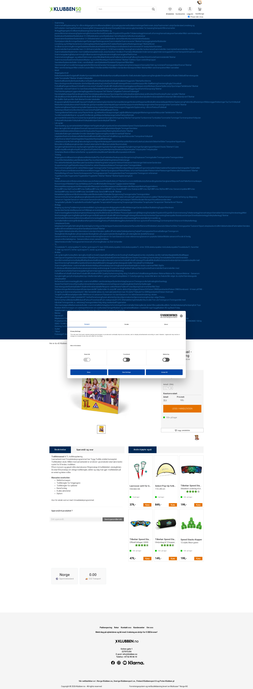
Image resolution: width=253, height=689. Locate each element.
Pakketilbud (190, 102)
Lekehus (140, 141)
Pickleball (162, 107)
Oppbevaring (82, 33)
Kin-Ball (129, 76)
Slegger (131, 89)
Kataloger (148, 273)
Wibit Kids (109, 68)
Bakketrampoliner (75, 229)
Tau (226, 102)
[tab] (60, 449)
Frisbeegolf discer (62, 334)
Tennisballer (64, 78)
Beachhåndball (68, 97)
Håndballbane (80, 221)
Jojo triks (87, 276)
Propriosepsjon (124, 200)
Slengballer (156, 76)
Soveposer (98, 91)
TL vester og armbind (96, 250)
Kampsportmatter (131, 105)
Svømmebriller (61, 49)
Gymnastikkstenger (122, 102)
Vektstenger (124, 160)
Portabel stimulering (124, 197)
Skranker (68, 118)
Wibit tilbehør (142, 68)
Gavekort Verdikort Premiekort (120, 52)
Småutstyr (107, 28)
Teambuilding (160, 126)
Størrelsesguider (62, 287)
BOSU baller (70, 297)
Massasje (59, 186)
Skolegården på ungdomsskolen (102, 234)
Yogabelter (93, 176)
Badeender (67, 62)
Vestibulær (139, 200)
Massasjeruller (125, 186)
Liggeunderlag (78, 91)
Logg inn (190, 9)
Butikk (102, 213)
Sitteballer (102, 184)
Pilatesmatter (154, 171)
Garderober (178, 25)
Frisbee (73, 139)
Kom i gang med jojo (107, 276)
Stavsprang (150, 89)
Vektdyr (132, 184)
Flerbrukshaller (142, 218)
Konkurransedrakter (134, 39)
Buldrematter (73, 105)
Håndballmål (88, 97)
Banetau (102, 25)
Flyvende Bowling (120, 255)
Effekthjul (103, 197)
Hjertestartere (75, 44)
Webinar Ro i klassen (174, 273)
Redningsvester (102, 41)
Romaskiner (173, 168)
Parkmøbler (237, 226)
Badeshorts (124, 36)
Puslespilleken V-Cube (125, 276)
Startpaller (116, 28)
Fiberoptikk (111, 197)
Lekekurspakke (131, 247)
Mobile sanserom (171, 236)
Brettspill (75, 149)
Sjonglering (59, 147)
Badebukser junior (96, 36)
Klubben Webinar (159, 273)
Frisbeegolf (122, 83)
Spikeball (143, 126)
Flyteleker (112, 62)
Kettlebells (65, 160)
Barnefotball (65, 273)
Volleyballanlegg (215, 215)
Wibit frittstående (97, 68)
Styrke (87, 165)
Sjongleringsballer (87, 147)
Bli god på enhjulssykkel (74, 276)
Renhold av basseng (81, 28)
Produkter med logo (65, 28)
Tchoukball (176, 83)
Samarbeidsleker (121, 126)
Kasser (68, 107)
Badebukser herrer (112, 36)
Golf (90, 149)
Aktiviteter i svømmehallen (75, 265)
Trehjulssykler (152, 149)
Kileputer (101, 115)
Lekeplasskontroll (211, 226)
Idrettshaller (60, 218)
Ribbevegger (210, 102)
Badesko (146, 39)
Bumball (87, 255)
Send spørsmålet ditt (113, 519)
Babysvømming (77, 54)
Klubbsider (162, 41)
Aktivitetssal (81, 218)
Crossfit (58, 160)
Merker (58, 313)
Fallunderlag (84, 141)
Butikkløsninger (130, 207)
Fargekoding (98, 126)
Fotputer (78, 184)
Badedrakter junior (97, 39)
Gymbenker (109, 102)
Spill (56, 149)
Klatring (154, 83)
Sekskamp (180, 305)
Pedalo (107, 181)
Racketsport (200, 102)
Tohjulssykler (140, 149)
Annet (152, 44)
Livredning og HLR (62, 44)
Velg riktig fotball (126, 273)
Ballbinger (79, 215)
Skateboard (120, 149)
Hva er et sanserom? (95, 295)
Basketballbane (114, 218)
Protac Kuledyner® (134, 189)
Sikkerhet (157, 141)
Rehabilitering (60, 194)
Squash (109, 110)
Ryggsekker (89, 91)
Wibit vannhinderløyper (192, 33)
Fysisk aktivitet (108, 297)
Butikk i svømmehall (85, 281)
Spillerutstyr (166, 86)
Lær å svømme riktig (115, 268)
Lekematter (95, 144)
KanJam (154, 255)
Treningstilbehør (61, 112)
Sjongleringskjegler (118, 147)
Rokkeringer (220, 102)
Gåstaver (70, 194)
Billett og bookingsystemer (117, 25)
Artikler (58, 252)
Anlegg (58, 31)
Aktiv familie (171, 305)
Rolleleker (153, 226)
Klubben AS (59, 308)
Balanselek (59, 131)
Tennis (115, 110)
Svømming (59, 23)
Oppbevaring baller (79, 107)
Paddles (127, 268)
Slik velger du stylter (175, 276)
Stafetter (151, 126)
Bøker (77, 128)
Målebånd (124, 89)
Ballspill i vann (92, 62)
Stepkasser (140, 157)
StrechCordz (150, 57)
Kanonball (113, 76)
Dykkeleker (103, 62)
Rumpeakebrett (123, 152)
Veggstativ (130, 81)
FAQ (70, 310)
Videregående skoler (143, 305)
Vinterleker (59, 152)
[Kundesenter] (180, 9)
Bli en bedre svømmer (145, 265)
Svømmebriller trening (121, 49)
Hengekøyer (67, 91)
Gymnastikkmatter (101, 105)
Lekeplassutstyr (61, 141)
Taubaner (194, 226)
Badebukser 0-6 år (81, 36)
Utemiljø (58, 231)
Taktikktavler (186, 86)
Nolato (118, 287)
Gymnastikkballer (92, 76)
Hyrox (65, 300)
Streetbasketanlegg (199, 215)
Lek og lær (59, 123)
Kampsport (140, 83)
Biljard (90, 83)
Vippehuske (180, 141)
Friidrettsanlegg (121, 215)
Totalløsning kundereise (80, 207)
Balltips (85, 260)
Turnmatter (175, 105)
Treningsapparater (100, 173)
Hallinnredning (69, 221)
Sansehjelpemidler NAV (77, 295)
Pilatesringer (165, 171)
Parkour (155, 107)
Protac (130, 287)
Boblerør (89, 197)
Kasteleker (111, 128)
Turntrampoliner (186, 118)
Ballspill (79, 260)
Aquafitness (100, 265)
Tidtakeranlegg (136, 33)
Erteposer (82, 102)
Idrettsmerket (95, 284)
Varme (122, 94)
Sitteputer (111, 184)
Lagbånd (122, 112)
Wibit (132, 62)
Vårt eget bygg (151, 308)
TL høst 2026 (102, 247)
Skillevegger (107, 210)
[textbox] (76, 519)
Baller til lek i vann (79, 62)
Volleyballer (88, 78)
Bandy (134, 94)
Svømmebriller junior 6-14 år (100, 49)
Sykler (94, 149)
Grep (123, 173)
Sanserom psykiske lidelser (152, 236)
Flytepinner (120, 62)
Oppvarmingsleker (66, 258)
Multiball (179, 255)
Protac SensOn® (100, 192)
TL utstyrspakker (72, 247)
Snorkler (141, 57)
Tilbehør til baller (76, 78)
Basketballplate (119, 81)
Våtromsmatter (168, 28)
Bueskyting (97, 83)
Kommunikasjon (195, 181)
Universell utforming (151, 33)
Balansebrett (66, 181)
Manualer (74, 160)
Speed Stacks (134, 126)
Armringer (73, 41)
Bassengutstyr (87, 31)
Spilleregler (146, 284)
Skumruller (63, 176)
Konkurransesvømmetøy (86, 268)
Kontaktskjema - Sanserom (74, 239)
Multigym (64, 173)
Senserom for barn (108, 236)
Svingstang (119, 118)
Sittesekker (138, 202)
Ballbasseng (70, 144)
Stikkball (181, 76)
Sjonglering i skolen (142, 276)
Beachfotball (77, 86)
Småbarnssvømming (63, 47)
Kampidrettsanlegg (94, 221)
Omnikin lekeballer (92, 99)
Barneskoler (77, 305)
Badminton (69, 110)
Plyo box (92, 160)
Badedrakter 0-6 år (82, 39)
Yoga (69, 165)
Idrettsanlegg (125, 86)
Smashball (165, 76)
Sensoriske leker (164, 200)
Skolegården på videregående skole (130, 234)
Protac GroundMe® (102, 189)
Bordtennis (146, 81)
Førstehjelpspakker (96, 94)
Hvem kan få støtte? (125, 292)
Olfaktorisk (113, 200)
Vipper (201, 226)
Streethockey (159, 94)
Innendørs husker (83, 144)
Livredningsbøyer (88, 44)
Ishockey (140, 94)
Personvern (103, 310)
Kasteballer (121, 76)
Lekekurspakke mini (116, 247)
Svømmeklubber (62, 52)
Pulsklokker (108, 157)
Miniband (81, 300)
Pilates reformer (131, 171)
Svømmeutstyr (61, 60)
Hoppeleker (89, 139)
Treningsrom (173, 231)
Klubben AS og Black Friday (169, 308)
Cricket (105, 83)
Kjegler (166, 102)
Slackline (117, 131)
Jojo (78, 147)
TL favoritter (193, 247)
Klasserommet (107, 284)
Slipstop (140, 268)
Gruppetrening (61, 165)
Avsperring (70, 215)
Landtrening (126, 57)
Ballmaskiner (100, 215)
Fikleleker (70, 184)
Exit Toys (197, 305)
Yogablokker (83, 176)
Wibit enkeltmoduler (82, 68)
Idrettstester (163, 260)
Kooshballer (87, 202)
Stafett (142, 89)
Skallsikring (154, 207)
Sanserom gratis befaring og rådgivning (180, 197)
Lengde (114, 89)
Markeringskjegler (133, 112)
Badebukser (60, 36)
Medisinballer (91, 157)
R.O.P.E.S (119, 300)
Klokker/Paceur (120, 213)
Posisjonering (116, 202)
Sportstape (176, 86)
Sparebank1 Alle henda (83, 292)
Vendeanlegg (236, 213)
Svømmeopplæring (63, 54)
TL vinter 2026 (143, 247)
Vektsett (115, 160)
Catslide (78, 297)
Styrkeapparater (85, 173)
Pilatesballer (143, 171)
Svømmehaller (128, 305)
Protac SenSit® (86, 192)
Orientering (162, 83)
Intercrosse (131, 83)
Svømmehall (60, 25)
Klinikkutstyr (141, 181)
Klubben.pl (169, 681)
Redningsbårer (101, 44)
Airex (63, 297)
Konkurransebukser (137, 36)
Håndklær (101, 57)
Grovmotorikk (130, 181)
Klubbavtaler (71, 268)
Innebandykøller (156, 97)
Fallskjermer (88, 126)
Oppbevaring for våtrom (75, 25)
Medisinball (72, 300)
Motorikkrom (60, 144)
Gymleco (117, 297)
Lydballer (68, 202)
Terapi (57, 178)
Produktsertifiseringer (64, 321)
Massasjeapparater (71, 186)
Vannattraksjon (206, 213)
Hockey (128, 94)
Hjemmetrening (61, 168)
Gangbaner (167, 181)
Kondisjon (81, 165)
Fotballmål (107, 86)
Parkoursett (66, 171)
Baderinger (82, 41)
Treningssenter (77, 242)
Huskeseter (127, 226)
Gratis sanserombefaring (90, 236)
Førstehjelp (59, 94)
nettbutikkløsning (155, 686)
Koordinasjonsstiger (110, 112)
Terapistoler (159, 202)
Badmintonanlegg (93, 218)
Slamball (99, 160)
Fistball (114, 83)
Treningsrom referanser (148, 173)
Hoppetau (143, 102)
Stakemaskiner (161, 168)
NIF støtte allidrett (121, 289)
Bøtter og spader (87, 152)
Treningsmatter (163, 157)
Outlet (57, 329)
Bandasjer (68, 94)
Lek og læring (60, 255)
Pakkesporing (106, 627)
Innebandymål (169, 97)
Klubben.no (64, 343)
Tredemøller (195, 168)
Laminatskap (97, 210)
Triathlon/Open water (137, 60)
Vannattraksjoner (167, 33)
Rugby (169, 83)
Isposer (134, 86)
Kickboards (109, 57)
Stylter (123, 131)
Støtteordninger (61, 289)
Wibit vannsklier (172, 68)
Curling (82, 149)
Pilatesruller (175, 171)
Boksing (100, 260)
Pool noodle (70, 65)
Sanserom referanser (80, 200)
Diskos (86, 89)
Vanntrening (60, 65)
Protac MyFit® (148, 189)
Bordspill (61, 149)
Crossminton (88, 110)
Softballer (174, 76)
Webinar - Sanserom (191, 273)
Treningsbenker (114, 173)
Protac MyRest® (160, 189)
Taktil (133, 200)
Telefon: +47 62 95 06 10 (126, 657)
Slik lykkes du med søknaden (105, 292)
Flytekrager (91, 41)
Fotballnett (115, 86)
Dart (109, 83)
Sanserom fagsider (63, 200)
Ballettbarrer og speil (74, 115)
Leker (123, 136)
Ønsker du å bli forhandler (111, 242)
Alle (70, 305)
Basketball (59, 81)
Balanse (75, 136)
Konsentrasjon (61, 184)
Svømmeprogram (95, 271)
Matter (171, 102)
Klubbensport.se (128, 681)
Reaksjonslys (118, 157)
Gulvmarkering (98, 102)
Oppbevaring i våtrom (143, 107)
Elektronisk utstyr (151, 25)
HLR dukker (112, 44)
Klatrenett (133, 141)
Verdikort (94, 310)
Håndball (58, 97)
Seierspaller (171, 215)
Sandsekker (89, 163)
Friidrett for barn (77, 89)
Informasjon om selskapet (75, 308)
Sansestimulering (96, 200)
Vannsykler (145, 65)
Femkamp (189, 305)
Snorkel (147, 268)
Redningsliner (122, 44)
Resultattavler (128, 221)
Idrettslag (122, 281)
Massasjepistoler (112, 186)
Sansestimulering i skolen (146, 295)
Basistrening (73, 157)
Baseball (87, 136)
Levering (75, 310)
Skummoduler (78, 118)
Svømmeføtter (115, 60)
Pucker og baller (171, 94)
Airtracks (64, 105)
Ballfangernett (66, 86)
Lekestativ (148, 141)
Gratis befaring (69, 197)
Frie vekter (59, 163)
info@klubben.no (130, 654)
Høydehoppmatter (116, 105)
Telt (104, 91)
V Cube (176, 147)
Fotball (57, 86)
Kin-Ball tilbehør (78, 99)
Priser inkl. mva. (197, 17)
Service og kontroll (141, 221)
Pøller (186, 181)
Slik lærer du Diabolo (158, 276)
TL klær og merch (62, 250)
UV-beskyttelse (147, 47)
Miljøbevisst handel (62, 318)
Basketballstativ (106, 81)
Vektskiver (128, 163)
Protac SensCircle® (72, 192)
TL (56, 244)
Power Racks (73, 173)
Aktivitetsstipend (75, 289)
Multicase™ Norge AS (179, 686)
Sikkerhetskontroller (63, 242)
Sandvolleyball (103, 120)
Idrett (57, 70)
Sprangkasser (99, 118)
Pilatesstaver (185, 171)
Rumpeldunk (108, 126)
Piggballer (96, 202)
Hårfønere (117, 210)
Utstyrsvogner (119, 107)
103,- (182, 400)
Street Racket (132, 258)
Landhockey (149, 94)
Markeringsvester (148, 112)
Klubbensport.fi (150, 681)
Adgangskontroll (92, 25)
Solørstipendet (88, 289)
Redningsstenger (135, 44)
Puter (181, 181)
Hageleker (59, 136)
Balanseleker (69, 131)
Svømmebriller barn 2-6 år (78, 49)
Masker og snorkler (92, 60)
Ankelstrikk (90, 265)
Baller (57, 76)
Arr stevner (65, 89)
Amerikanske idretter (79, 83)
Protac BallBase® (86, 189)
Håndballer (104, 76)
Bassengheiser (81, 213)
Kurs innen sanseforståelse (97, 239)
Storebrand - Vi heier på (188, 289)
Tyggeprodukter (122, 184)
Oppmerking (160, 215)
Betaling (87, 310)
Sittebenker (126, 210)
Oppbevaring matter (95, 107)
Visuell (154, 200)
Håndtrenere (79, 194)
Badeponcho (115, 47)
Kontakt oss (64, 310)
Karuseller (125, 141)
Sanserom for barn (112, 295)
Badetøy (132, 265)
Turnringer (175, 118)
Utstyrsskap (108, 107)
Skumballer (110, 134)
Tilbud (57, 331)
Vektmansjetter (110, 163)
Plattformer (132, 54)
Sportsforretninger (114, 305)
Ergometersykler (148, 168)
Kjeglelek (172, 255)
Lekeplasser (60, 223)
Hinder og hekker (95, 112)
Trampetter (136, 118)
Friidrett (58, 89)
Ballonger (67, 134)
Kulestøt (107, 89)
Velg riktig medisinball (107, 302)
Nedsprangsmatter (147, 105)
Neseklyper (104, 60)
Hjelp (57, 310)
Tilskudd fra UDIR (141, 292)
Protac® (94, 184)
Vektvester (147, 163)
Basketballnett (94, 81)
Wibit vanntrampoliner (157, 68)
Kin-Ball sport (66, 99)
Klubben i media (138, 308)
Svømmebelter (115, 41)
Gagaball (136, 255)
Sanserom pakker (150, 197)
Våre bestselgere (62, 305)
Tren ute (155, 300)
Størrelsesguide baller (123, 263)
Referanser (92, 33)
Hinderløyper (105, 141)
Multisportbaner (154, 86)
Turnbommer (146, 118)
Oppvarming (118, 284)
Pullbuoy (134, 57)
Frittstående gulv (86, 105)
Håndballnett (99, 97)
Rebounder (160, 112)
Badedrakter (60, 39)
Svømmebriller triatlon (185, 49)
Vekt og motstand (157, 65)
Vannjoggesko (112, 65)
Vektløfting (107, 160)
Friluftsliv (58, 91)
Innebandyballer (143, 97)
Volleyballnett (78, 120)
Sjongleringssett (147, 147)
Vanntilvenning (117, 271)
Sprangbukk (89, 118)
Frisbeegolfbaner (135, 215)
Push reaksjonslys (108, 300)
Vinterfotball (138, 273)
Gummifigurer (94, 141)
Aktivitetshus (70, 218)
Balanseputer (88, 181)
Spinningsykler (184, 168)
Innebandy (132, 97)
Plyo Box (100, 157)
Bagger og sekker (75, 57)
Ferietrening (97, 297)
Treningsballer (151, 157)
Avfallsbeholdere (225, 226)
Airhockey (70, 255)
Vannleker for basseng (144, 28)
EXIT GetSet (87, 297)
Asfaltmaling (69, 128)
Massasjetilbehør (138, 186)
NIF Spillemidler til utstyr (104, 289)
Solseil (95, 229)
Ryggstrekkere (151, 186)
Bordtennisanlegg (128, 218)
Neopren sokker (108, 287)
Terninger (125, 128)
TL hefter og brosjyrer (88, 247)
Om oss (150, 627)
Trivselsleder (60, 247)
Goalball (147, 260)
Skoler (115, 281)
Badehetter (72, 60)
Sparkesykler (130, 149)
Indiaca (107, 97)
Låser (74, 163)
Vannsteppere (135, 65)
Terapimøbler (105, 202)
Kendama (95, 276)
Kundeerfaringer (107, 308)
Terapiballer (60, 202)
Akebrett (67, 152)
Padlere (117, 57)
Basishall (104, 218)
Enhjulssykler (90, 131)
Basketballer (64, 76)
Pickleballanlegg (115, 221)
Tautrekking (143, 258)
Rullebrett (114, 181)
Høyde (92, 89)
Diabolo (67, 147)
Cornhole (94, 255)
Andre (132, 152)
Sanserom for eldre (128, 295)
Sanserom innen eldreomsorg (128, 236)
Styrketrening (113, 273)
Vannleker (158, 47)
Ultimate (175, 258)
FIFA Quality (103, 273)
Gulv (131, 176)
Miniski (104, 152)
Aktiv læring (59, 128)
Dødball (109, 255)
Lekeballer (136, 76)
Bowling (68, 149)
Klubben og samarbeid (123, 308)
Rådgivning (142, 213)
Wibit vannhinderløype (103, 281)
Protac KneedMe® (118, 189)
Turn (230, 102)
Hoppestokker (101, 131)
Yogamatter (73, 176)
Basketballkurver (81, 81)
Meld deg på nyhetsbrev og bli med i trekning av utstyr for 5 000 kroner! (126, 632)
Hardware (170, 207)
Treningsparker (131, 173)
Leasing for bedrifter (116, 310)
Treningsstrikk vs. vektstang (73, 302)
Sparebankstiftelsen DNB (168, 289)
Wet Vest (156, 287)
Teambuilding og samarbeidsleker (69, 126)
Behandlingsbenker (80, 94)
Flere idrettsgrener (62, 83)
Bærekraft (59, 316)
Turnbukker (156, 118)
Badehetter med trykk (78, 52)
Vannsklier (178, 33)
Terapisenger (127, 202)
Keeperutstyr (142, 86)
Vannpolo (158, 28)
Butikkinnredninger (136, 25)
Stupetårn (126, 33)
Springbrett (110, 118)
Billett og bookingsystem (100, 207)
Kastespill (98, 139)
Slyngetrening (130, 157)
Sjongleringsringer (133, 147)
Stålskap (88, 210)
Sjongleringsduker (102, 147)
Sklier (163, 141)
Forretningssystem (137, 686)
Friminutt (71, 284)
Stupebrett (117, 33)
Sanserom (59, 197)
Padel (96, 110)
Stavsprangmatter (162, 105)
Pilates (74, 165)
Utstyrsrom (178, 221)
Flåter (127, 62)
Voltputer (197, 118)
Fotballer (81, 76)
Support (162, 207)
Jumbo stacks (145, 255)
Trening (58, 155)
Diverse (182, 65)
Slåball (90, 258)
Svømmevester (128, 41)
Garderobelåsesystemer (74, 210)
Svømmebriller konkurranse (142, 49)
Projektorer (138, 197)
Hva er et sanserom (71, 236)
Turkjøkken (117, 91)
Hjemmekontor (127, 297)
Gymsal (78, 284)
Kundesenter (139, 627)
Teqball (138, 231)
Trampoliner (139, 136)
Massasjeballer (85, 186)
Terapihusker (148, 202)
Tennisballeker (166, 258)
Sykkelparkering (128, 231)
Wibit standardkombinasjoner (125, 68)
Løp (118, 89)
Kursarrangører (121, 54)
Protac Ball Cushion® (70, 189)
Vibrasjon (148, 200)
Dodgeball (74, 76)
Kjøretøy (111, 149)
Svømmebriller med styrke (165, 49)
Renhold (100, 33)
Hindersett (134, 102)
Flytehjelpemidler (62, 41)
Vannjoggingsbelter (149, 41)
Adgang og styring (62, 207)
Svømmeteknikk (162, 57)
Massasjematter (98, 186)
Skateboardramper (183, 215)
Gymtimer (85, 284)
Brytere (96, 197)
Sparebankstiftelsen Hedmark (160, 292)
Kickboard (62, 268)
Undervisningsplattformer (167, 52)
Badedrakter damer (113, 39)
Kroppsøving (60, 102)
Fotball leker (76, 273)
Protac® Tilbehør (114, 192)
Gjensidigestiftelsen (137, 289)
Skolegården (60, 234)
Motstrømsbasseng (68, 33)
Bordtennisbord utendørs (86, 231)
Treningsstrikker (172, 65)
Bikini (123, 39)
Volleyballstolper (90, 120)
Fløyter (85, 112)
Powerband (96, 300)
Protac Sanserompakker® (178, 189)
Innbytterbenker (148, 215)
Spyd (137, 89)
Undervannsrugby (128, 28)
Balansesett (80, 131)
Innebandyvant (181, 97)
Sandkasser (88, 229)
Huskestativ (116, 141)
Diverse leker (64, 139)
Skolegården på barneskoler (77, 234)
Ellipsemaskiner (134, 168)
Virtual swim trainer (194, 52)
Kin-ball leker (163, 255)
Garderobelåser (143, 207)
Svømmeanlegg (61, 213)
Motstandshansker (99, 65)
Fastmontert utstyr (166, 25)
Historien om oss (93, 308)
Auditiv (106, 200)
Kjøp (182, 409)
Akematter (75, 152)
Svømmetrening (61, 57)
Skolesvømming (108, 54)
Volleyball (236, 102)
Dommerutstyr (89, 86)
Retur (81, 310)
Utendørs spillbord (104, 231)
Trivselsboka (183, 247)
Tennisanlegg (154, 221)
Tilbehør (138, 41)
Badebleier (69, 36)
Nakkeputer (86, 184)
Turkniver (126, 91)
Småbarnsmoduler (107, 144)
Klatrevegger (94, 171)
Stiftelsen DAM (151, 289)
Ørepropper (151, 60)
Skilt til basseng (96, 28)
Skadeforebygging (106, 263)
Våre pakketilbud (159, 305)
